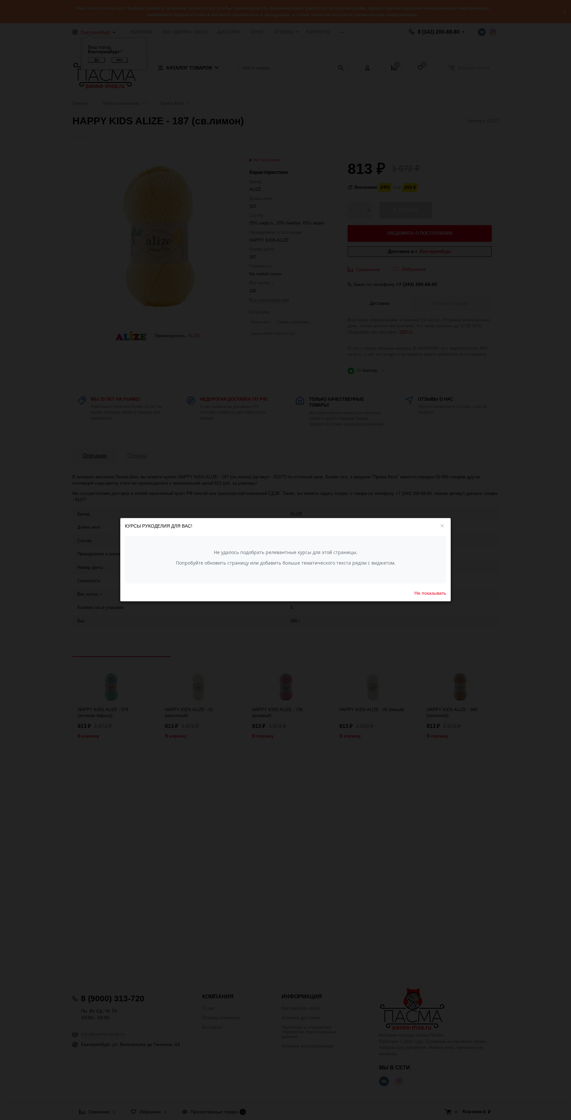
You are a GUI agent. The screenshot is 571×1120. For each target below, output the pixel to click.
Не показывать (430, 593)
